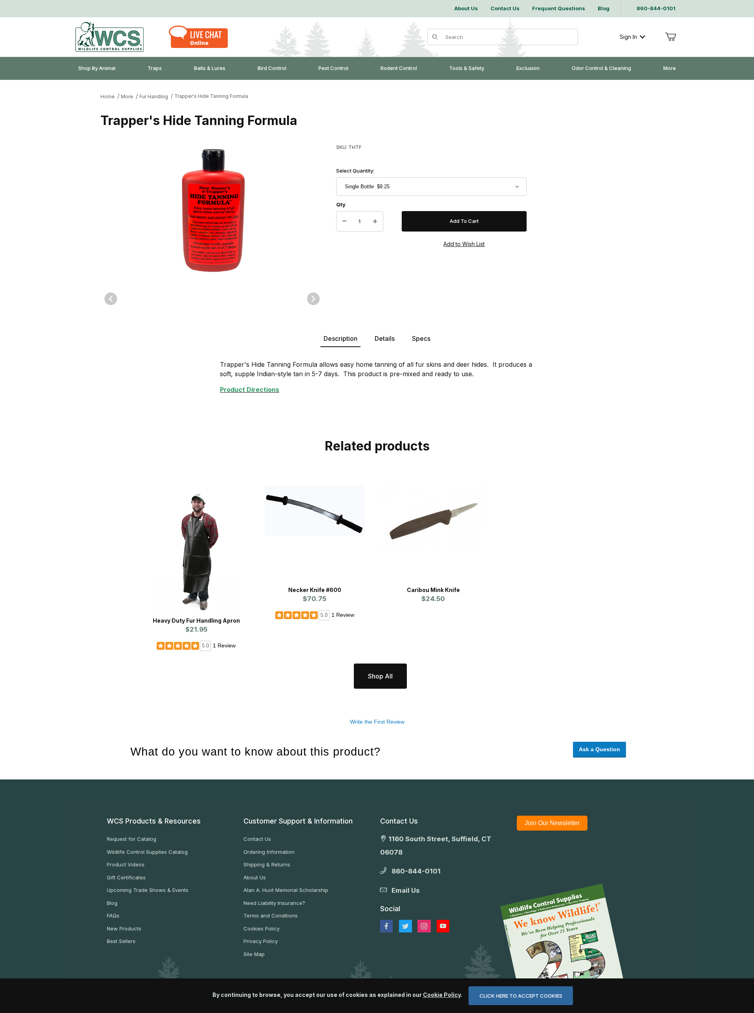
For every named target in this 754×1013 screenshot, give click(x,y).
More (127, 96)
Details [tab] (385, 338)
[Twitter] (405, 926)
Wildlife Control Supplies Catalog (147, 852)
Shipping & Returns (266, 864)
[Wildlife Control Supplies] (109, 37)
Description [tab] (340, 338)
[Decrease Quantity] (344, 221)
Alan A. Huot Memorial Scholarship (285, 890)
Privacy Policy (260, 941)
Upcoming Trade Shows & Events (147, 890)
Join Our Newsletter (552, 823)
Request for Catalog (131, 839)
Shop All (380, 676)
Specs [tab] (421, 338)
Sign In (628, 36)
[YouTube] (443, 926)
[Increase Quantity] (375, 221)
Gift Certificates (126, 877)
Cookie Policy (442, 994)
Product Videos (126, 864)
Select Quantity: (355, 170)
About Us (254, 877)
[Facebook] (386, 926)
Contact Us (257, 839)
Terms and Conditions (270, 915)
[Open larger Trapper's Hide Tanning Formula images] (212, 210)
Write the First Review (377, 722)
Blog (112, 903)
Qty (341, 204)
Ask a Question (599, 749)
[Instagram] (424, 926)
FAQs (113, 915)
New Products (124, 928)
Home (108, 96)
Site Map (254, 954)
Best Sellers (121, 941)
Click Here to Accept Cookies (520, 996)
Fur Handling (153, 96)
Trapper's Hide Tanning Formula (211, 96)
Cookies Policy (261, 928)
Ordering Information (269, 852)
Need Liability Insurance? (274, 903)
